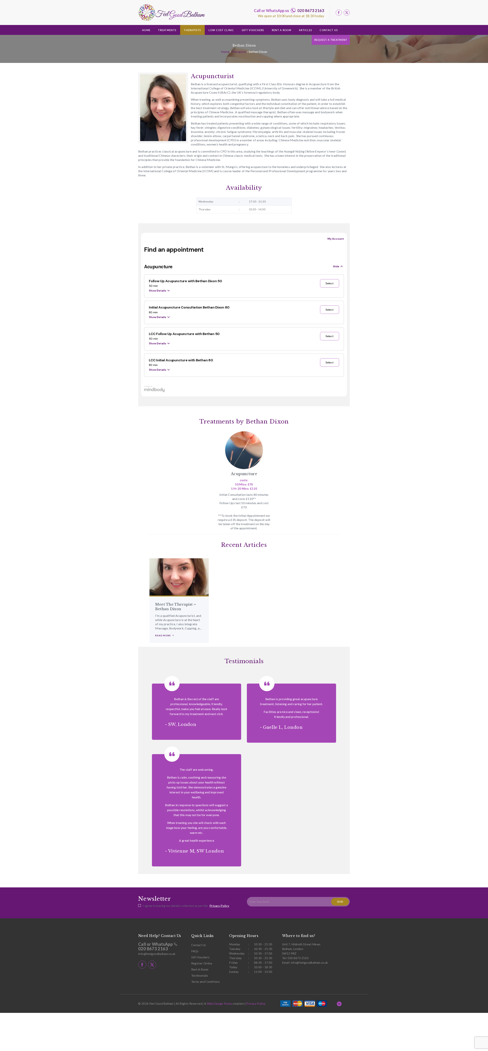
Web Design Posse (219, 1003)
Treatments (167, 30)
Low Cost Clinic (221, 30)
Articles (305, 30)
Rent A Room (281, 30)
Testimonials (199, 975)
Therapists (192, 30)
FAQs (195, 951)
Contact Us (329, 30)
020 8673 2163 (310, 10)
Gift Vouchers (253, 30)
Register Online (201, 963)
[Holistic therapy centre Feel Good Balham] (171, 12)
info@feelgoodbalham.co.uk (156, 953)
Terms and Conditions (205, 981)
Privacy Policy (219, 905)
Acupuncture (244, 474)
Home (146, 30)
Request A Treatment (330, 40)
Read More (163, 635)
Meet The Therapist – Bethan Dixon (175, 606)
